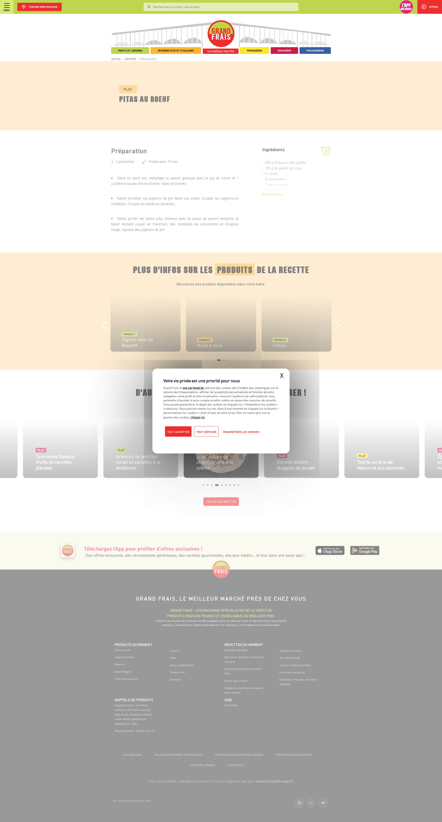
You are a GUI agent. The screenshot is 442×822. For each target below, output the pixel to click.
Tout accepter (178, 432)
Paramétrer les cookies (241, 432)
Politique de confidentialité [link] (194, 441)
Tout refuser (206, 432)
